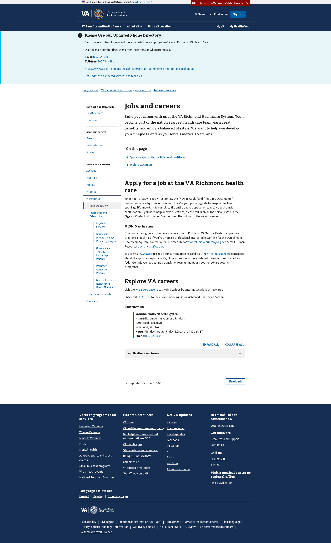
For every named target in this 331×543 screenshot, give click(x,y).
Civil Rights (107, 522)
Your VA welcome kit (135, 473)
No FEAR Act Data (170, 527)
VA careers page (217, 254)
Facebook (173, 440)
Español (84, 496)
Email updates (176, 434)
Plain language (231, 522)
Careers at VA (131, 462)
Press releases (175, 428)
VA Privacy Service (144, 527)
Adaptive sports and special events (96, 458)
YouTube (172, 463)
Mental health (88, 450)
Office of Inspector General (201, 522)
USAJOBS (146, 254)
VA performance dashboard (217, 527)
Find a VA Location (159, 26)
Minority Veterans (90, 438)
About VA (133, 26)
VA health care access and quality (143, 428)
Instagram (173, 446)
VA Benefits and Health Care (100, 26)
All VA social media (178, 469)
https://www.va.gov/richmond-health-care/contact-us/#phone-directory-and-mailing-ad (139, 69)
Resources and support (225, 439)
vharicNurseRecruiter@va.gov (205, 242)
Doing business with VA (137, 456)
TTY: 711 (216, 465)
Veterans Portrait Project (96, 532)
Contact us (221, 14)
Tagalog (98, 496)
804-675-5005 (153, 336)
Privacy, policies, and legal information (104, 527)
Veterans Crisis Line (222, 426)
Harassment (173, 522)
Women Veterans (89, 432)
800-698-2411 (219, 459)
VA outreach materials (136, 468)
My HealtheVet (239, 26)
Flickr (170, 457)
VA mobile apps (132, 444)
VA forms (128, 422)
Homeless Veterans (91, 426)
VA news (172, 422)
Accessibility (88, 522)
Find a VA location (221, 483)
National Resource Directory (96, 477)
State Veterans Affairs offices (140, 450)
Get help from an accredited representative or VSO (140, 436)
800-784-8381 (106, 61)
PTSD (82, 444)
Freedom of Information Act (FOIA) (139, 522)
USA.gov (190, 527)
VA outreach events (91, 471)
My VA (220, 26)
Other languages (118, 496)
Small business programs (94, 466)
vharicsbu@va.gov (152, 246)
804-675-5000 (101, 57)
